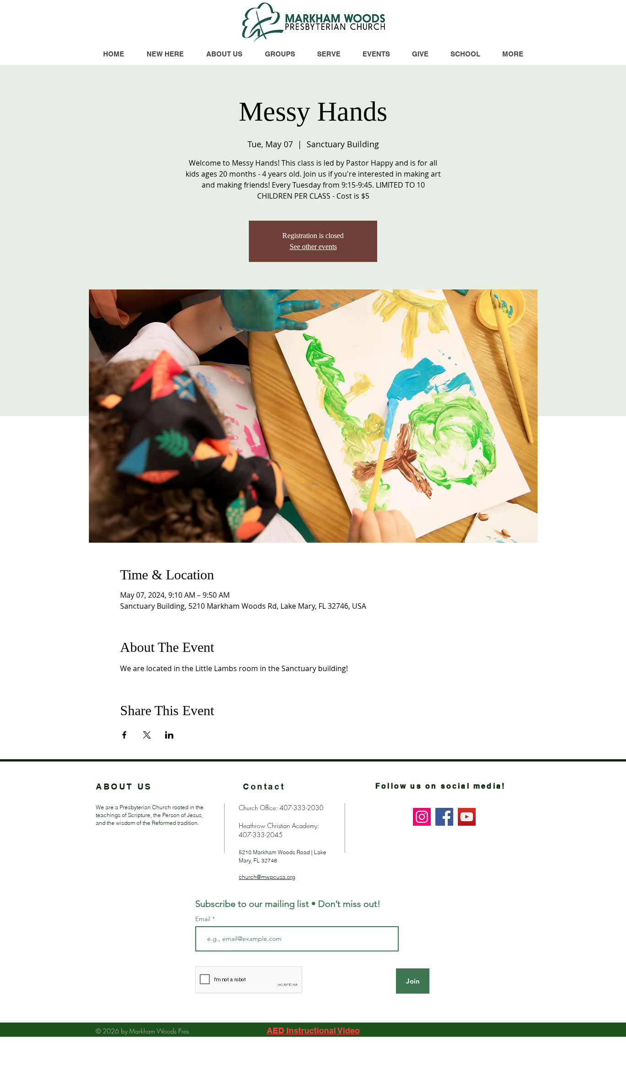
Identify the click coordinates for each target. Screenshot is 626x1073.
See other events (313, 246)
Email (203, 919)
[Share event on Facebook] (124, 735)
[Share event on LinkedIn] (169, 735)
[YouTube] (467, 817)
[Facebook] (444, 817)
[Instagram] (422, 817)
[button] (512, 54)
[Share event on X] (147, 735)
